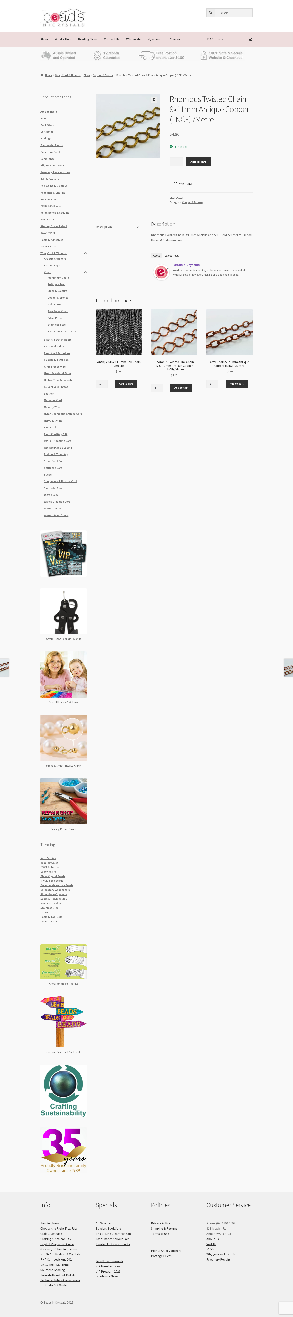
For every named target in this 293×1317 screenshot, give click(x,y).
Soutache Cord (53, 468)
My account (155, 39)
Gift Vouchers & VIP (52, 165)
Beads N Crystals (186, 264)
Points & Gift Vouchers (166, 1251)
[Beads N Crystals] (161, 272)
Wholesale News (107, 1276)
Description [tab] (104, 227)
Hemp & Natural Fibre (57, 373)
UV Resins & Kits (50, 921)
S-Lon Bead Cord (54, 461)
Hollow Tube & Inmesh (58, 380)
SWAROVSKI (47, 233)
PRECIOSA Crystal (51, 206)
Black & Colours (57, 291)
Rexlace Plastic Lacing (58, 447)
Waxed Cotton (53, 508)
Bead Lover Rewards (109, 1261)
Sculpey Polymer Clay (53, 899)
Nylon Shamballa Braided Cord (63, 414)
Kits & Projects (49, 179)
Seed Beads (47, 219)
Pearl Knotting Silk (55, 434)
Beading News (87, 39)
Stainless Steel (57, 324)
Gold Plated (55, 304)
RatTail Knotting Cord (57, 441)
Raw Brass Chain (58, 311)
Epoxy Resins (48, 871)
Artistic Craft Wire (55, 258)
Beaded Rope (52, 265)
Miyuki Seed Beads (51, 880)
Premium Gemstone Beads (56, 885)
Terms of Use (160, 1234)
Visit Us (211, 1244)
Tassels (45, 912)
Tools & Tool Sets (51, 917)
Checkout (176, 39)
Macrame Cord (53, 400)
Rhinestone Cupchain (53, 894)
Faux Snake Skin (54, 346)
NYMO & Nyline (53, 420)
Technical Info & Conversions (60, 1280)
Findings (45, 138)
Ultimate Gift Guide (53, 1285)
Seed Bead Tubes (50, 903)
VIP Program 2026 (108, 1271)
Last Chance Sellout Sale (112, 1239)
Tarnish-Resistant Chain (63, 331)
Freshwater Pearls (51, 145)
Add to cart (198, 162)
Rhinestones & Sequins (54, 212)
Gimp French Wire (55, 366)
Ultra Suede (51, 495)
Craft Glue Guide (51, 1234)
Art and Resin (48, 111)
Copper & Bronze (103, 75)
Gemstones (47, 159)
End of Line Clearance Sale (114, 1234)
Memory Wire (52, 407)
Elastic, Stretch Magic (57, 339)
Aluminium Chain (58, 277)
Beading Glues (49, 862)
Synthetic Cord (53, 488)
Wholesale (133, 39)
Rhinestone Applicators (55, 890)
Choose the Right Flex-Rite (59, 1228)
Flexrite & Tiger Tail (56, 360)
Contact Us (111, 39)
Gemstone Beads (50, 152)
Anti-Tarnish (48, 858)
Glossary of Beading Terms (58, 1249)
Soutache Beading (52, 1270)
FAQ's (210, 1249)
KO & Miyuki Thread (56, 387)
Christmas (46, 131)
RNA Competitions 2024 (56, 1259)
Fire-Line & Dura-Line (57, 353)
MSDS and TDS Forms (54, 1265)
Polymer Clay (48, 199)
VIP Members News (109, 1266)
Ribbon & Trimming (56, 454)
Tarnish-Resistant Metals (57, 1275)
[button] (154, 100)
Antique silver (56, 284)
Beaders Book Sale (108, 1228)
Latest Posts (172, 255)
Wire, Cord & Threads (68, 75)
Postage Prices (161, 1256)
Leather (49, 393)
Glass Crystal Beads (52, 876)
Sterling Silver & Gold (53, 226)
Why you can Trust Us (220, 1254)
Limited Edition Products (113, 1244)
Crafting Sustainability (55, 1239)
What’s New (63, 39)
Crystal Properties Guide (57, 1244)
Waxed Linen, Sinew (56, 515)
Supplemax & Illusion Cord (60, 481)
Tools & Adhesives (51, 240)
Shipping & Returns (164, 1228)
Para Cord (50, 427)
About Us (212, 1239)
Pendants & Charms (52, 192)
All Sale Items (105, 1223)
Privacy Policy (160, 1223)
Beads (44, 118)
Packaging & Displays (53, 186)
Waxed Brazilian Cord (57, 501)
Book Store (47, 125)
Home (48, 75)
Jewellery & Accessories (55, 172)
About (156, 255)
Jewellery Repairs (218, 1259)
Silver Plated (55, 318)
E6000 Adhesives (50, 867)
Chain (87, 75)
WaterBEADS (48, 246)
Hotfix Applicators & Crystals (60, 1254)
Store (44, 39)
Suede (48, 474)
